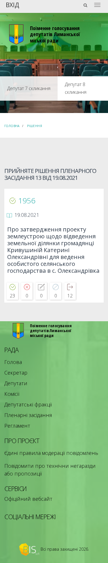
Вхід (12, 4)
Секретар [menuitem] (15, 372)
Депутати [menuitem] (15, 383)
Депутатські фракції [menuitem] (28, 404)
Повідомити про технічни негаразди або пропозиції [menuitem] (50, 469)
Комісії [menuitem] (11, 393)
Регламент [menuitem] (17, 425)
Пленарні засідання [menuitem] (28, 415)
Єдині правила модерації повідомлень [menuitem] (51, 452)
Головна (12, 125)
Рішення (34, 125)
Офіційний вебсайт (28, 498)
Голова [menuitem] (13, 362)
